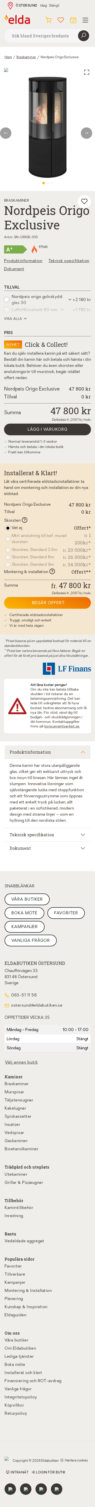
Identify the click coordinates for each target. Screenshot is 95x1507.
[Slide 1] (43, 183)
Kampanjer (24, 927)
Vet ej (17, 528)
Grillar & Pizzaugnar (24, 1183)
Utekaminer (16, 1175)
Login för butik (51, 1472)
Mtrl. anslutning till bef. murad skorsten (39, 539)
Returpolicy (16, 1414)
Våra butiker (27, 900)
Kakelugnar (15, 1109)
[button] (51, 299)
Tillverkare (15, 1275)
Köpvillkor (14, 1406)
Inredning (14, 1216)
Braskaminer (26, 57)
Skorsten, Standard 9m (33, 565)
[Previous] (7, 133)
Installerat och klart (23, 1373)
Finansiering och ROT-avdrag (33, 1381)
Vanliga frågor (30, 941)
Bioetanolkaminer (22, 1149)
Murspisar (14, 1092)
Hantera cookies (76, 1460)
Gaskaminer (16, 1141)
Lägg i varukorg (47, 430)
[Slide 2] (47, 183)
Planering (14, 1299)
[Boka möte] (73, 19)
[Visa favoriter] (60, 19)
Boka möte (24, 913)
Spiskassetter (18, 1117)
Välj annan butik (21, 1063)
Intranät (19, 1472)
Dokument (14, 269)
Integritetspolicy (21, 1397)
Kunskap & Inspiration (26, 1307)
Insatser (12, 1125)
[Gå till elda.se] (17, 19)
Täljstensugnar (19, 1100)
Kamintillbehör (19, 1208)
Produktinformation (23, 261)
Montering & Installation (28, 1291)
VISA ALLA (13, 319)
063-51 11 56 (24, 995)
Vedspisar (14, 1133)
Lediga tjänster (19, 1357)
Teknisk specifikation (68, 261)
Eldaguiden (15, 1315)
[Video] (51, 183)
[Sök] (83, 35)
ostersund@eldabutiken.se (36, 1006)
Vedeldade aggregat (24, 1241)
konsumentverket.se (62, 726)
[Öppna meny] (85, 19)
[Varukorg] (48, 19)
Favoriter (66, 913)
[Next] (88, 133)
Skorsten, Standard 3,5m (34, 550)
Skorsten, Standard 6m (33, 557)
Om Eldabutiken (20, 1349)
